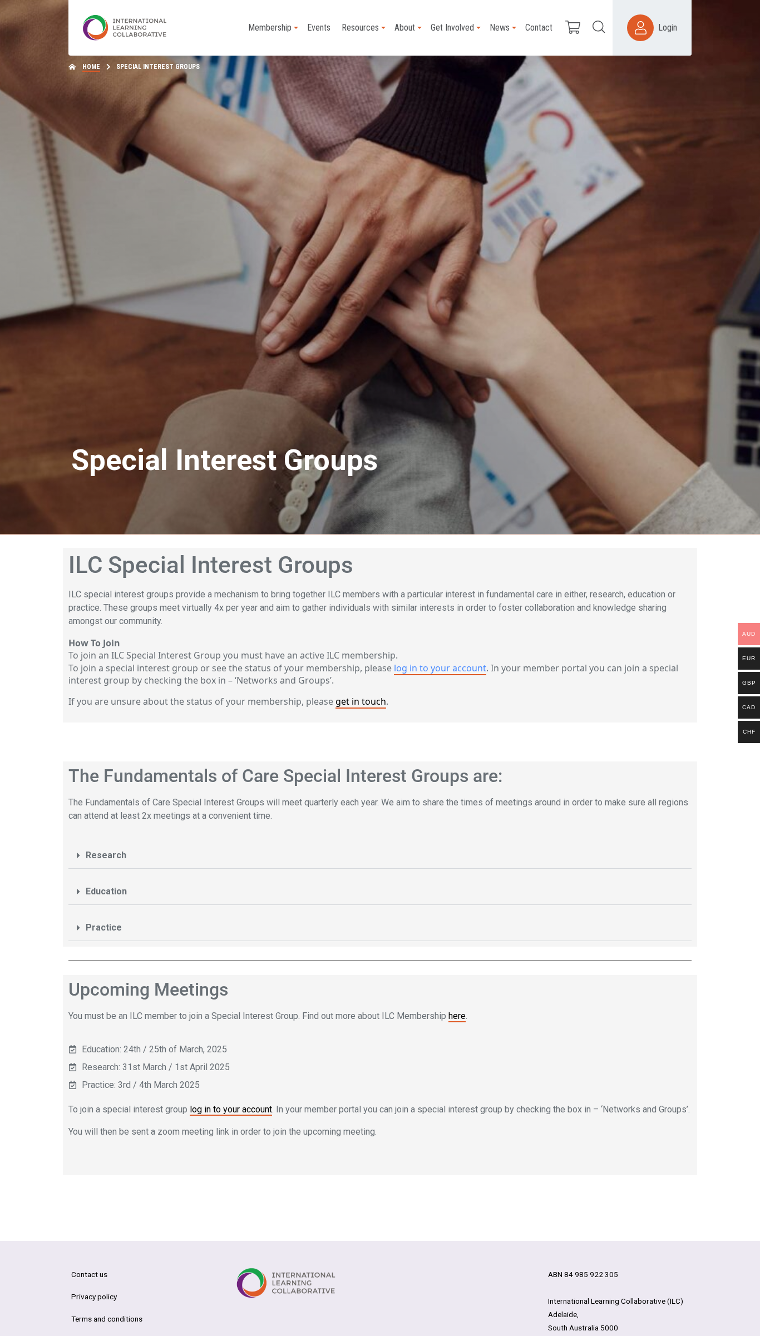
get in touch (360, 701)
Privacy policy (94, 1296)
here (457, 1016)
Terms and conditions (106, 1318)
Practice (104, 927)
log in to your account (440, 668)
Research (106, 855)
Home (91, 67)
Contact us (89, 1274)
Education (106, 891)
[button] (380, 856)
